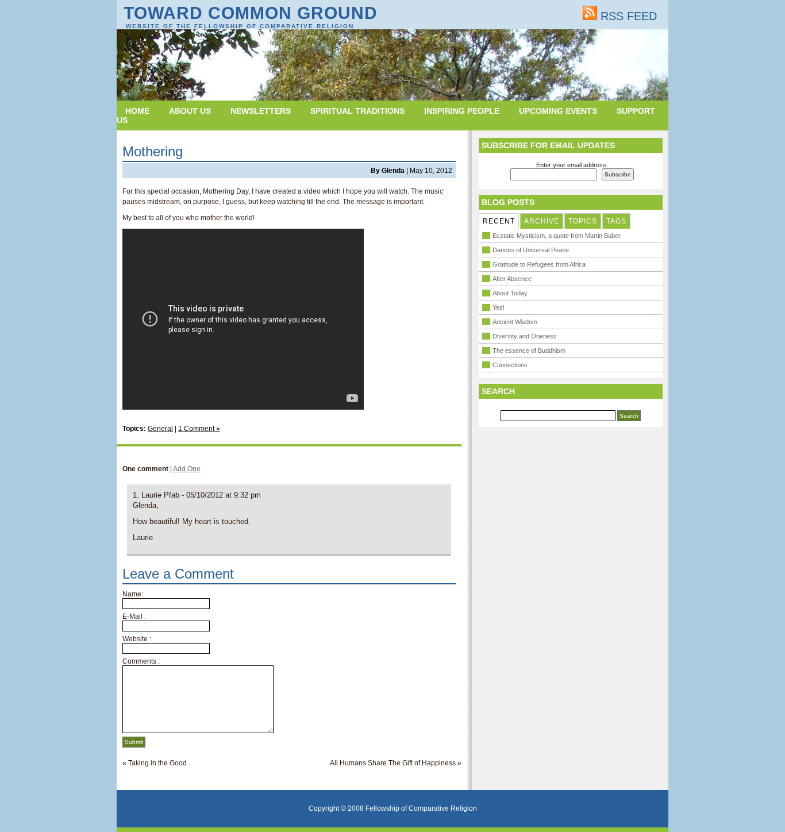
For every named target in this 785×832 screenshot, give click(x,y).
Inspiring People (461, 110)
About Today (510, 293)
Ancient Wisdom (514, 321)
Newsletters (260, 110)
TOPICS (582, 221)
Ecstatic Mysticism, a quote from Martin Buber (556, 235)
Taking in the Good (157, 763)
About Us (190, 110)
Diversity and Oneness (524, 336)
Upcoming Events (558, 110)
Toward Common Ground (251, 12)
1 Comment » (199, 429)
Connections (510, 364)
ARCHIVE (541, 221)
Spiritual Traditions (357, 110)
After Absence (512, 278)
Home (137, 110)
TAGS (616, 221)
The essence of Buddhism (528, 350)
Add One (187, 469)
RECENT (499, 221)
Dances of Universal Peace (530, 249)
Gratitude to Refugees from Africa (539, 264)
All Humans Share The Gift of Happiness (393, 763)
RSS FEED (627, 16)
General (160, 429)
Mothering (152, 151)
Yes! (498, 307)
